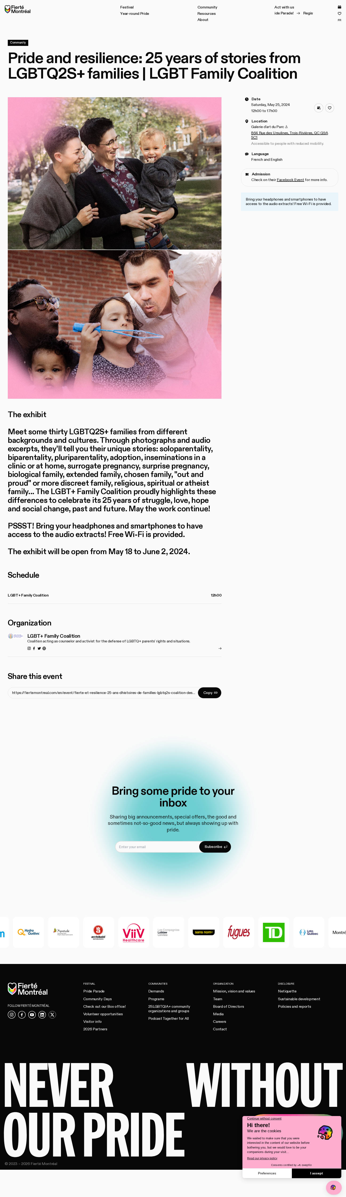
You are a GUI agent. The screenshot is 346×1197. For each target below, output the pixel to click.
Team (217, 999)
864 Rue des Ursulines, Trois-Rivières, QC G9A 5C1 (289, 135)
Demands (156, 991)
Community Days (97, 999)
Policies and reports (294, 1006)
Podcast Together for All (168, 1018)
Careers (219, 1021)
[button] (126, 7)
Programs (156, 999)
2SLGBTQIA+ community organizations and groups (169, 1009)
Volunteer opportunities (103, 1014)
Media (218, 1014)
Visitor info (92, 1021)
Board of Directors (228, 1006)
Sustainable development (299, 999)
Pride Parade (94, 991)
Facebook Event (290, 180)
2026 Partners (95, 1029)
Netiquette (287, 991)
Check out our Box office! (104, 1006)
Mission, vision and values (234, 991)
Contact (220, 1029)
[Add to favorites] (329, 108)
